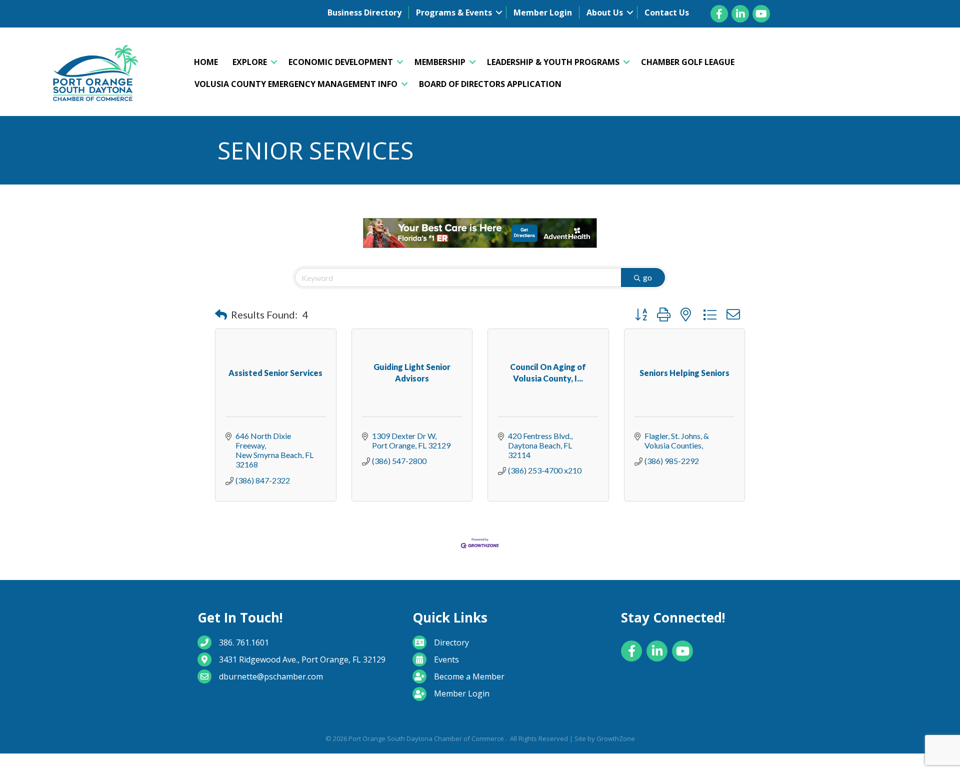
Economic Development (340, 62)
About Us (604, 12)
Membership (440, 62)
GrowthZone (615, 738)
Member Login (543, 12)
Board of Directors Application (490, 84)
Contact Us (666, 12)
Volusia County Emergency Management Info (296, 84)
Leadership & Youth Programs (553, 62)
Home (206, 62)
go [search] (647, 277)
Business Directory (365, 12)
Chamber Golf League (687, 62)
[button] (221, 315)
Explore (249, 62)
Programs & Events (454, 12)
